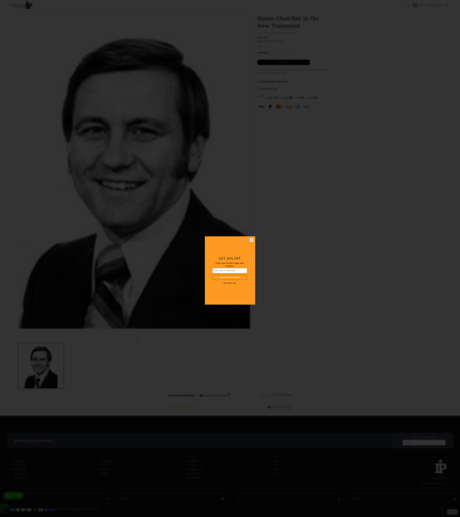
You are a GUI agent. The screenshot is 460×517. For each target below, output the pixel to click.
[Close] (251, 228)
